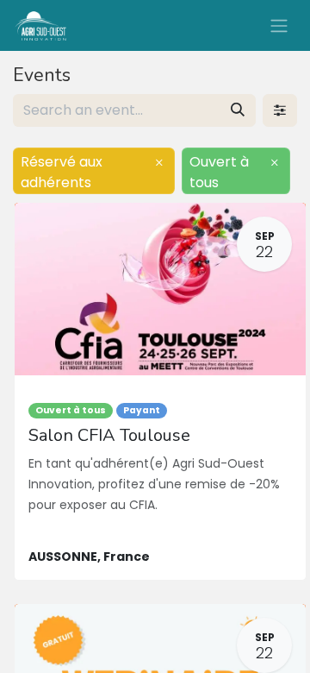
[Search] (238, 110)
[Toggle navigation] (279, 25)
